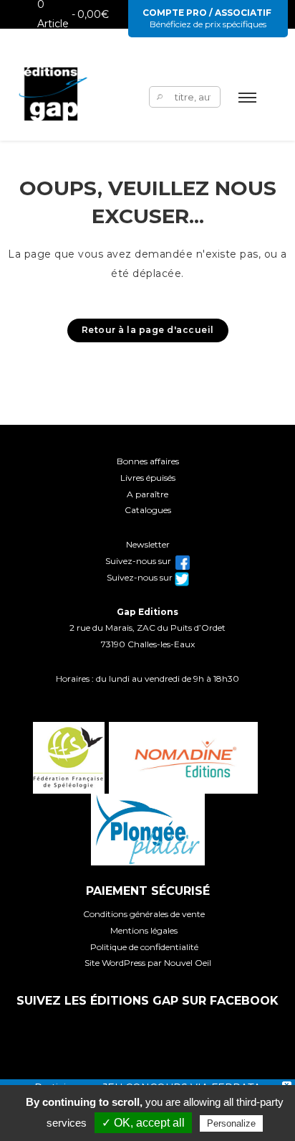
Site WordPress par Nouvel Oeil (147, 962)
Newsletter (148, 544)
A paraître (147, 494)
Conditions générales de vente (144, 913)
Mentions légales (144, 930)
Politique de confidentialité (144, 947)
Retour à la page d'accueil (148, 329)
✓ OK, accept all (143, 1123)
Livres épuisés (147, 477)
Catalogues (148, 509)
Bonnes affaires (148, 461)
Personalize (231, 1123)
